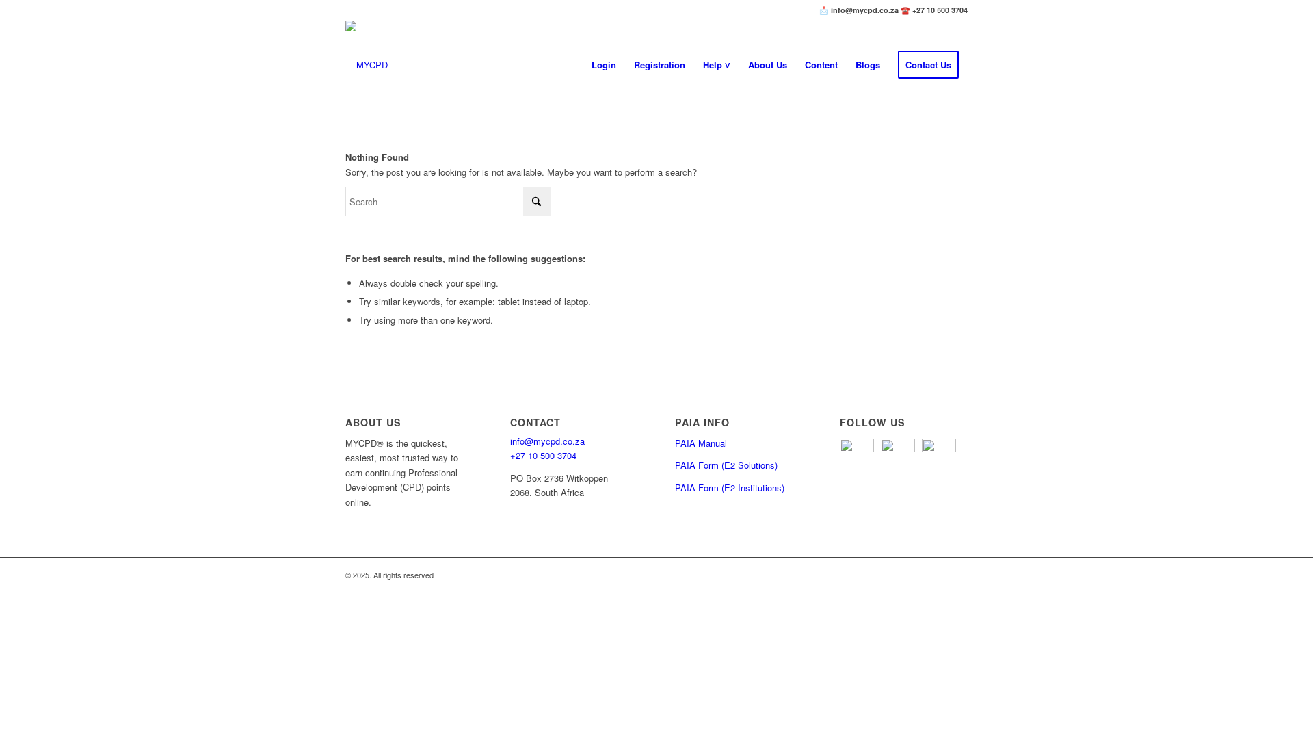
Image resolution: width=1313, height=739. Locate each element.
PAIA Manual (701, 443)
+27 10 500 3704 (543, 455)
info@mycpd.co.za (547, 441)
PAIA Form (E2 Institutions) (729, 487)
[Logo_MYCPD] (366, 65)
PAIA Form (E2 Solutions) (726, 464)
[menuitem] (604, 65)
